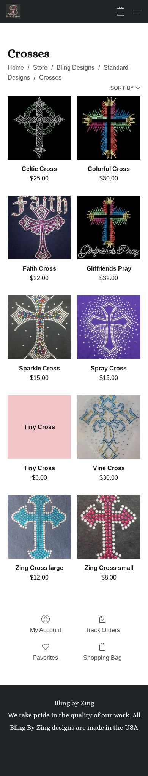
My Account (45, 630)
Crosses (50, 77)
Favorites (45, 658)
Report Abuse (74, 742)
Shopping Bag (102, 658)
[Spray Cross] (108, 327)
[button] (13, 11)
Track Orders (102, 630)
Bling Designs (75, 67)
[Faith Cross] (39, 227)
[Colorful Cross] (108, 128)
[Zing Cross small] (108, 527)
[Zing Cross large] (39, 527)
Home (16, 67)
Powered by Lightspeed (74, 755)
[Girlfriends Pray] (108, 227)
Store (40, 67)
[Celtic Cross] (39, 128)
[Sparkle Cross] (39, 327)
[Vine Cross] (108, 427)
